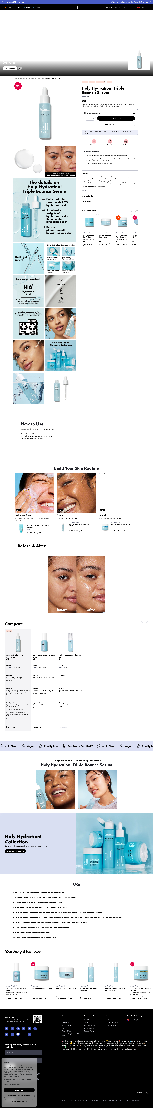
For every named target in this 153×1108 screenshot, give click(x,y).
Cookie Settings (135, 1100)
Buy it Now (109, 124)
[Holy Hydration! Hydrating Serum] (70, 653)
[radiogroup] (110, 122)
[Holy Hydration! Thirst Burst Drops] (44, 653)
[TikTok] (6, 1028)
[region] (76, 43)
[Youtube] (29, 1028)
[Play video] (20, 68)
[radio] (85, 113)
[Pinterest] (18, 1028)
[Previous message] (2, 2)
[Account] (143, 7)
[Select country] (138, 7)
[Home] (76, 7)
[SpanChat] (6, 1034)
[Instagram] (12, 1028)
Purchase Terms (98, 1100)
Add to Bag (116, 118)
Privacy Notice (89, 1100)
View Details (10, 68)
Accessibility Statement (124, 1100)
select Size (104, 244)
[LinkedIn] (12, 1034)
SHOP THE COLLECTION (15, 851)
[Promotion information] (134, 132)
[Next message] (150, 2)
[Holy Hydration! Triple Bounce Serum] (18, 653)
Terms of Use (81, 1100)
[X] (35, 1028)
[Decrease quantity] (86, 118)
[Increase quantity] (93, 118)
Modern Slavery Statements (110, 1100)
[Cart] (147, 7)
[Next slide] (136, 210)
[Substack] (18, 1034)
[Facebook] (24, 1028)
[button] (44, 112)
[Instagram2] (29, 1034)
